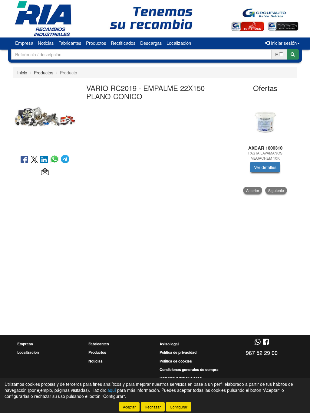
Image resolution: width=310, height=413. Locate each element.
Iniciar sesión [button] (283, 43)
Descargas (151, 43)
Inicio (22, 73)
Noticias (46, 43)
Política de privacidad (178, 352)
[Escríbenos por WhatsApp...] (257, 342)
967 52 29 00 (262, 352)
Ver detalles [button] (265, 167)
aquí (111, 390)
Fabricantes (69, 43)
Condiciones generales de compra (189, 369)
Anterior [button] (252, 190)
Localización (179, 43)
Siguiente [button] (276, 190)
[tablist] (265, 145)
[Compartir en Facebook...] (24, 159)
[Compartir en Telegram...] (65, 159)
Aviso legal (169, 343)
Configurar (178, 406)
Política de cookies (176, 361)
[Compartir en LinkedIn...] (44, 159)
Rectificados (123, 43)
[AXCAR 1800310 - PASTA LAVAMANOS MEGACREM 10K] (265, 119)
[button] (45, 171)
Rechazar (153, 406)
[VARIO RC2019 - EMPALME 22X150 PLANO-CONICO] (45, 116)
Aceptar (129, 406)
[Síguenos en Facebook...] (265, 342)
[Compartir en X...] (34, 159)
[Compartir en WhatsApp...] (55, 159)
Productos (96, 43)
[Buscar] (293, 54)
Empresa (24, 43)
